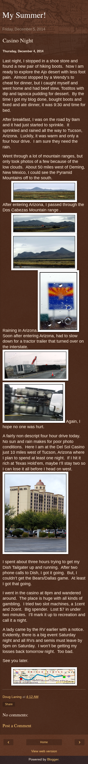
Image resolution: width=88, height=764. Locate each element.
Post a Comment (17, 725)
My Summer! (24, 14)
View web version (44, 751)
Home (44, 742)
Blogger (52, 759)
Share (9, 704)
